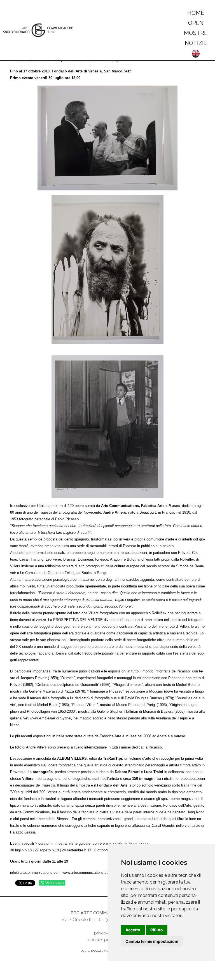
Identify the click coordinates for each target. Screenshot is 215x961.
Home (195, 13)
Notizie (196, 43)
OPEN (196, 23)
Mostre (195, 33)
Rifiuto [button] (156, 929)
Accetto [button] (132, 929)
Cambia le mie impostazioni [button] (151, 941)
